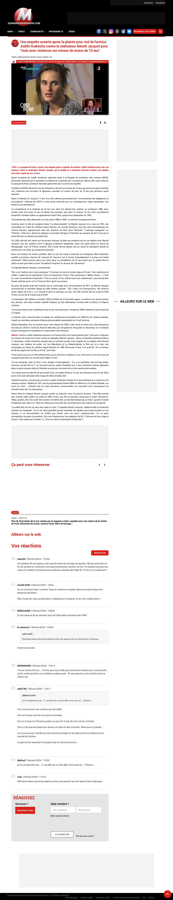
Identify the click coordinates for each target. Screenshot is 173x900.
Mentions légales (71, 897)
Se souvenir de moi (61, 816)
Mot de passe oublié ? (85, 836)
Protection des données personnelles (126, 897)
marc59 (21, 558)
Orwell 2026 (23, 584)
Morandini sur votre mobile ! (145, 31)
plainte (45, 57)
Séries (72, 31)
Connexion (148, 2)
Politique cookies (87, 897)
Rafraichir (100, 553)
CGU (144, 897)
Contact (151, 897)
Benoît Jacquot (36, 57)
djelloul (21, 760)
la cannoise (23, 627)
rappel (15, 512)
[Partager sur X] (105, 122)
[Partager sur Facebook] (101, 122)
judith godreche (24, 57)
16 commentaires (19, 122)
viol (50, 57)
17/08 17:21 (22, 518)
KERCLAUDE (23, 610)
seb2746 (21, 688)
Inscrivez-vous (25, 810)
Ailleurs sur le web (137, 301)
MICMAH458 (24, 665)
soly (19, 776)
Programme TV (56, 31)
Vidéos (21, 31)
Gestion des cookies (103, 897)
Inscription (160, 2)
